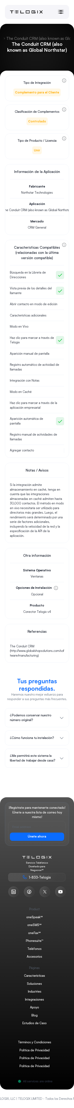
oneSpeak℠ (34, 917)
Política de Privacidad (34, 1050)
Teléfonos (34, 948)
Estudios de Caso (34, 1023)
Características (34, 976)
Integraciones (34, 999)
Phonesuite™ (34, 941)
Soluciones (34, 983)
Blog (34, 1015)
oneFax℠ (34, 933)
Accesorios (34, 956)
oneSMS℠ (34, 925)
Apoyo (34, 1007)
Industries (34, 991)
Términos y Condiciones (34, 1042)
